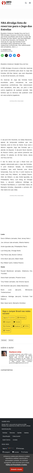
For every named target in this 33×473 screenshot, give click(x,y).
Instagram (8, 322)
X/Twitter (7, 326)
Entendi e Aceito (16, 469)
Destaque (3, 340)
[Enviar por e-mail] (18, 55)
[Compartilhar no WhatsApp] (2, 55)
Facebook (17, 326)
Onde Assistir (16, 436)
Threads (7, 330)
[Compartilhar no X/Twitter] (6, 55)
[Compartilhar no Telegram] (14, 55)
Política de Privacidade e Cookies (16, 464)
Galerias (26, 432)
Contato (15, 440)
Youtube (17, 322)
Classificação (6, 436)
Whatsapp (22, 317)
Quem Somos (6, 440)
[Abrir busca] (26, 3)
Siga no (5, 317)
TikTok (27, 326)
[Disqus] (16, 394)
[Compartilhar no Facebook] (10, 55)
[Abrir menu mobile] (29, 3)
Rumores (12, 432)
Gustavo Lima (7, 49)
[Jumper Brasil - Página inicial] (6, 3)
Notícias (11, 340)
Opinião (19, 432)
